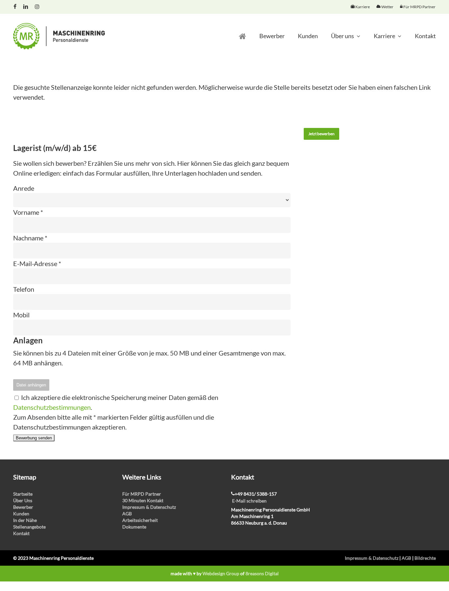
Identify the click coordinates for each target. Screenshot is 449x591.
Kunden (21, 513)
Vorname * (28, 212)
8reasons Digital (262, 573)
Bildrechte (425, 558)
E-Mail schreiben (249, 501)
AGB (127, 513)
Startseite (23, 494)
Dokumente (134, 526)
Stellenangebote (29, 526)
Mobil (21, 315)
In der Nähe (25, 520)
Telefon (23, 289)
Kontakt (21, 533)
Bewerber (23, 507)
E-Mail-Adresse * (37, 263)
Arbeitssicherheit (140, 520)
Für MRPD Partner (141, 494)
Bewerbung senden (34, 437)
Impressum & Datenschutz (149, 507)
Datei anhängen (31, 384)
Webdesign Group (220, 573)
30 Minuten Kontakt (142, 500)
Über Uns (22, 500)
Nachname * (30, 238)
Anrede (23, 188)
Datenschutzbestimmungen (52, 407)
